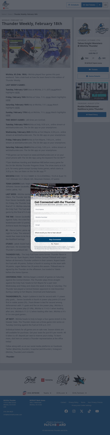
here (68, 248)
